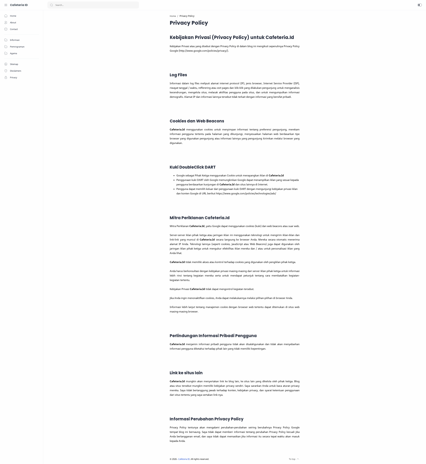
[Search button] (51, 4)
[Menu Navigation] (5, 5)
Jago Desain (231, 459)
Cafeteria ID (19, 5)
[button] (420, 4)
